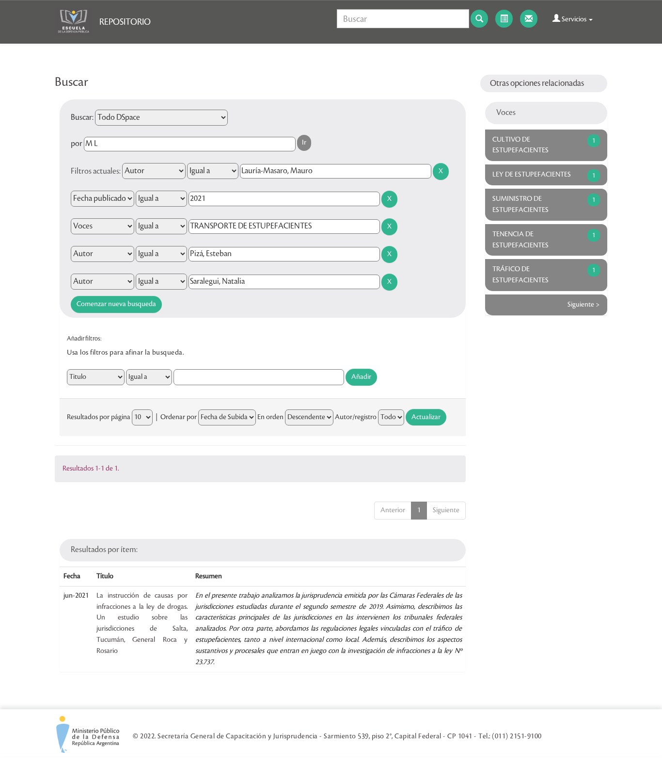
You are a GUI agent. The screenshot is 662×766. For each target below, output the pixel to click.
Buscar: (82, 117)
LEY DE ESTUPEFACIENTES (531, 175)
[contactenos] (528, 19)
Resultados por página (98, 417)
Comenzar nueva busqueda (116, 304)
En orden (270, 417)
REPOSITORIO (125, 22)
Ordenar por (178, 417)
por (76, 143)
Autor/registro (356, 417)
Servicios (574, 19)
